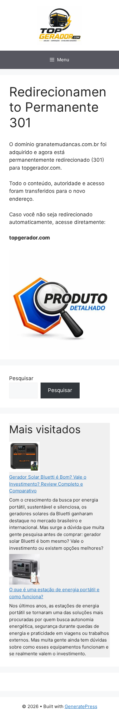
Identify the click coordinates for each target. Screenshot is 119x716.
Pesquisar (21, 378)
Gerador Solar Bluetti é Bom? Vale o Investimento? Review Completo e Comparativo (47, 484)
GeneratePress (81, 706)
